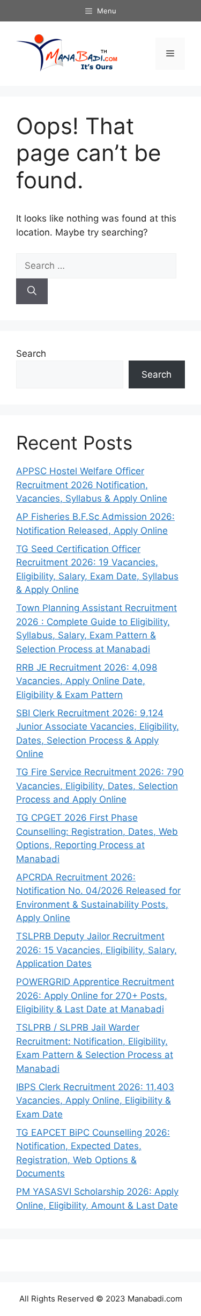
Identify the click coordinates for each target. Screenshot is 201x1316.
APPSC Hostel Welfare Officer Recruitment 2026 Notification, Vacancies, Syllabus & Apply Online (91, 485)
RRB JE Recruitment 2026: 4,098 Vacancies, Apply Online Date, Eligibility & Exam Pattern (86, 681)
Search (31, 353)
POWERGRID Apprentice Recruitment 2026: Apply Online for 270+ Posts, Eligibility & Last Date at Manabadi (95, 995)
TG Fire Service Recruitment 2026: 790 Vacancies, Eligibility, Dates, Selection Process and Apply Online (100, 786)
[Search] (32, 291)
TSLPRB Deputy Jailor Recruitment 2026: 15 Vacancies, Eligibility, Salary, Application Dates (96, 950)
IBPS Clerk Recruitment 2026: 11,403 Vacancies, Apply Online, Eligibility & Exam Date (95, 1101)
